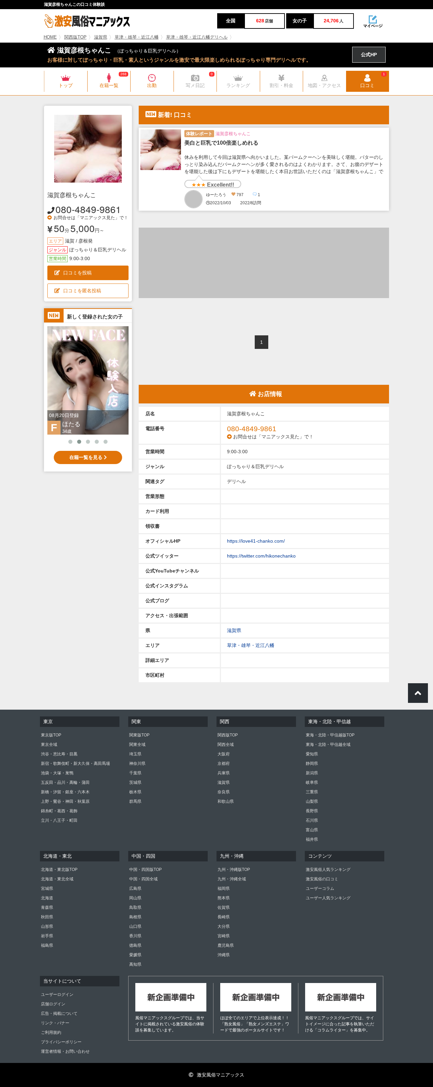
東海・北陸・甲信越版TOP (330, 735)
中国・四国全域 (143, 879)
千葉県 (135, 773)
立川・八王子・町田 (59, 820)
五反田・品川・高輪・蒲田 (65, 782)
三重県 (312, 792)
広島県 (135, 888)
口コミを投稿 (77, 272)
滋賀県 (100, 37)
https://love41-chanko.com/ (256, 541)
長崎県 (224, 917)
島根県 (135, 917)
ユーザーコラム (320, 888)
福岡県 (224, 888)
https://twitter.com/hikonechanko (261, 556)
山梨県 (312, 801)
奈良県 (224, 792)
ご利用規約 (51, 1032)
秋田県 (47, 917)
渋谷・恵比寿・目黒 (59, 754)
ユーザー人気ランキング (328, 898)
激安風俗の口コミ (322, 879)
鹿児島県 (226, 945)
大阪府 (224, 754)
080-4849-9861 (88, 209)
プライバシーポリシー (61, 1042)
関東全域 (137, 744)
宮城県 (47, 888)
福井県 (312, 839)
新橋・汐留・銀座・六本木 (65, 792)
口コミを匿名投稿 (82, 290)
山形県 (47, 926)
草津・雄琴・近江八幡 (137, 37)
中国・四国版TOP (145, 869)
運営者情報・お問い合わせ (65, 1051)
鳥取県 (135, 907)
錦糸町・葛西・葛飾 (59, 811)
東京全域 (49, 744)
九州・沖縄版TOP (234, 869)
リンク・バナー (55, 1023)
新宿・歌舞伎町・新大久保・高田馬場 (75, 763)
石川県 (312, 820)
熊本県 (224, 898)
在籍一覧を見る (86, 457)
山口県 (135, 926)
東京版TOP (51, 735)
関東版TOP (139, 735)
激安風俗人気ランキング (328, 869)
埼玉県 (135, 754)
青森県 (47, 907)
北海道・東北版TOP (59, 869)
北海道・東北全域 (57, 879)
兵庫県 (224, 773)
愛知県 (312, 754)
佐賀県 (224, 907)
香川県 (135, 936)
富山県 (312, 830)
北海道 (47, 898)
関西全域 (226, 744)
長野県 (312, 811)
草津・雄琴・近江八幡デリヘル (197, 37)
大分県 (224, 926)
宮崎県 (224, 936)
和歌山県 (226, 801)
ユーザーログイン (57, 994)
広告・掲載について (59, 1013)
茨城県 (135, 782)
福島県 (47, 945)
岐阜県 (312, 782)
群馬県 (135, 801)
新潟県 (312, 773)
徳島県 (135, 945)
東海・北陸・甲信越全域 (328, 744)
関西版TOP (75, 37)
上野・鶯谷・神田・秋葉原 (65, 801)
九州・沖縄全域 (232, 879)
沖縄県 (224, 955)
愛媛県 (135, 955)
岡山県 (135, 898)
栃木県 (135, 792)
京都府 (224, 763)
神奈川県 (137, 763)
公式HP (369, 54)
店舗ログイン (53, 1004)
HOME (50, 37)
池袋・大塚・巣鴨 (57, 773)
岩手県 (47, 936)
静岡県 (312, 763)
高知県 (135, 964)
